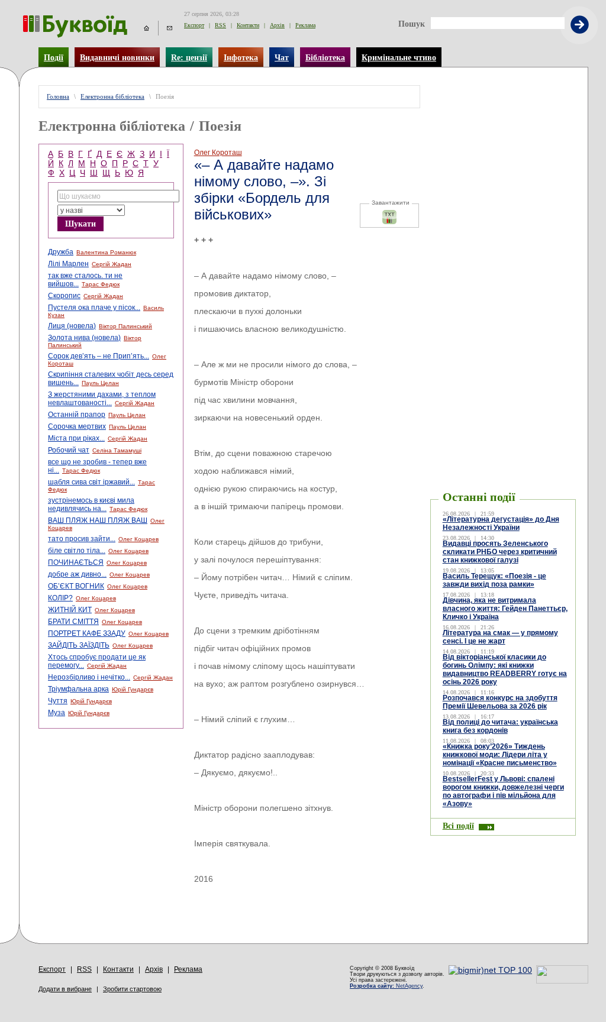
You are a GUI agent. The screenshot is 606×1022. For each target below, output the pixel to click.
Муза (56, 713)
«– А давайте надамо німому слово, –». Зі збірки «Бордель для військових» (264, 189)
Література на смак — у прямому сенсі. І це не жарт (500, 637)
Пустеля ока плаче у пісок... (94, 307)
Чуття (57, 701)
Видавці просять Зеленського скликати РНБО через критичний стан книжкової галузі (500, 551)
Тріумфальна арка (78, 689)
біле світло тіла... (76, 550)
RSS (220, 25)
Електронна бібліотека (112, 96)
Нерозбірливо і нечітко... (89, 677)
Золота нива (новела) (84, 338)
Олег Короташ (218, 152)
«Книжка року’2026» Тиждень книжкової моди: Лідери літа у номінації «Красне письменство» (500, 754)
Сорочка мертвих (77, 426)
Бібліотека (325, 57)
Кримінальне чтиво (399, 57)
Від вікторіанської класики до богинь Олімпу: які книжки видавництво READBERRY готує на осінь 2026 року (505, 669)
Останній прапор (76, 414)
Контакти (248, 25)
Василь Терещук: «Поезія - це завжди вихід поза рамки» (494, 580)
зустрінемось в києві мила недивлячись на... (91, 504)
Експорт (194, 25)
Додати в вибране (65, 988)
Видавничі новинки (117, 57)
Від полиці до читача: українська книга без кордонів (500, 726)
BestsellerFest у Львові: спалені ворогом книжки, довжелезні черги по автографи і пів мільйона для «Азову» (503, 791)
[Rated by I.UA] (562, 980)
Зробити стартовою (132, 988)
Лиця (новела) (72, 326)
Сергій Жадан (111, 264)
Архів (277, 25)
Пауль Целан (100, 383)
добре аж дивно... (77, 574)
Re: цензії (189, 57)
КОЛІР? (60, 598)
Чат (282, 57)
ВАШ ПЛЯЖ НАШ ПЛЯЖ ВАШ (97, 520)
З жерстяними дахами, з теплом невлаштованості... (102, 398)
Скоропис (64, 296)
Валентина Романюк (106, 252)
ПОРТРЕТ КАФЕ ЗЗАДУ (86, 633)
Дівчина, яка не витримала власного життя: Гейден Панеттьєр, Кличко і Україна (505, 608)
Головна (58, 96)
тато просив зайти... (81, 539)
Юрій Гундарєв (132, 689)
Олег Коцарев (138, 539)
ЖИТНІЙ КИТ (70, 610)
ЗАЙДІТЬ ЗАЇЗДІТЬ (78, 645)
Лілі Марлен (68, 264)
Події (53, 57)
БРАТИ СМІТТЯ (73, 621)
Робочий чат (68, 450)
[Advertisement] (503, 103)
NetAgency (386, 986)
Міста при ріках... (76, 438)
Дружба (60, 252)
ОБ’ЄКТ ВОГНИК (76, 586)
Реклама (305, 25)
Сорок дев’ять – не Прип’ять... (98, 356)
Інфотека (241, 57)
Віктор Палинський (125, 326)
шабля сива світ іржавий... (91, 482)
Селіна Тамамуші (116, 450)
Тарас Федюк (101, 284)
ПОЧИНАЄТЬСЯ (76, 562)
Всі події (458, 825)
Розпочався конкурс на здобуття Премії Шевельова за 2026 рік (500, 702)
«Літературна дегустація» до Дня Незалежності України (501, 523)
